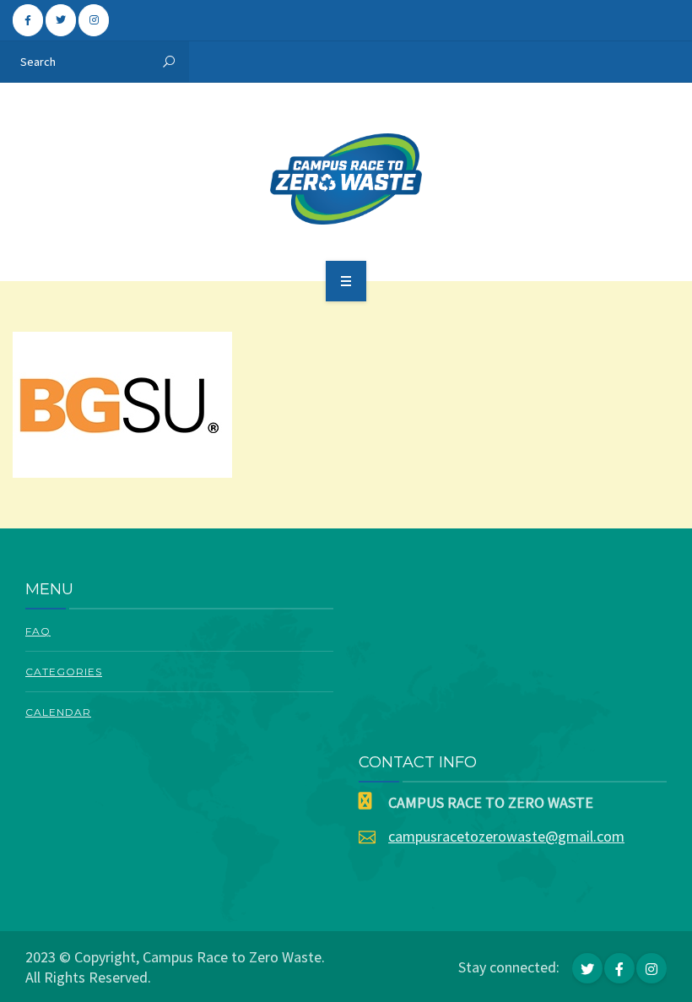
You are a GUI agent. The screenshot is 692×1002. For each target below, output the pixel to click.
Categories (63, 671)
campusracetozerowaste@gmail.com (506, 836)
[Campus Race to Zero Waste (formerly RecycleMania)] (346, 179)
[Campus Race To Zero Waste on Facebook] (28, 20)
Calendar (58, 712)
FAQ (38, 631)
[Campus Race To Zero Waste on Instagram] (93, 20)
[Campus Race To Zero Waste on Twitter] (61, 20)
